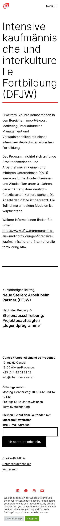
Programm (17, 156)
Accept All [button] (32, 518)
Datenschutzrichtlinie (16, 464)
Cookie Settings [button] (14, 518)
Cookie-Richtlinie (13, 458)
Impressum (9, 469)
